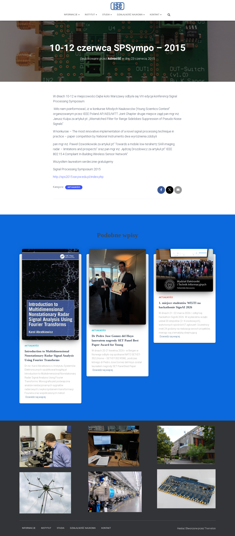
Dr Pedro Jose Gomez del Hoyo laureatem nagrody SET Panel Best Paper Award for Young (115, 340)
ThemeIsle (210, 528)
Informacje (71, 14)
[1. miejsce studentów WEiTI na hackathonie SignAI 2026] (184, 270)
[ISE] (118, 6)
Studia (106, 14)
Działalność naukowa (130, 14)
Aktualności (74, 187)
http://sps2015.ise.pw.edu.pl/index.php (78, 177)
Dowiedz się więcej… (36, 397)
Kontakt (155, 14)
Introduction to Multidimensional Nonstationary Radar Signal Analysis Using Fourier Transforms (49, 356)
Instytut (90, 14)
